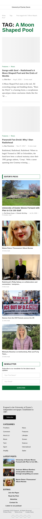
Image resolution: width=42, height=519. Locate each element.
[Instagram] (13, 516)
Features (25, 431)
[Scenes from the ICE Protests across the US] (21, 303)
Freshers (6, 428)
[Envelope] (21, 516)
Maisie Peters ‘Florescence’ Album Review (17, 248)
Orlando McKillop (21, 213)
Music (5, 439)
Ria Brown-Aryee (9, 213)
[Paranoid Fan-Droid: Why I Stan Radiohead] (21, 119)
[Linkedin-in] (17, 516)
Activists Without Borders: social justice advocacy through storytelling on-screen (27, 472)
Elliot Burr (7, 79)
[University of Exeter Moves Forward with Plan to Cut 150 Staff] (21, 193)
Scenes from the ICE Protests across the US (18, 318)
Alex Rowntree (9, 146)
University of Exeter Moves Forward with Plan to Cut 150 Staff (21, 209)
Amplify (5, 450)
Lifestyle (25, 435)
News (24, 428)
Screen (24, 439)
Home (4, 15)
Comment (6, 431)
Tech (4, 443)
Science (24, 443)
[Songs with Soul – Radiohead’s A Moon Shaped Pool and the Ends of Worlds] (21, 49)
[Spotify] (25, 516)
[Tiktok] (29, 516)
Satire (24, 450)
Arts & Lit (6, 435)
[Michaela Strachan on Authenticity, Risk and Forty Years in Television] (21, 337)
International (26, 447)
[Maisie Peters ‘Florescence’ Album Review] (21, 233)
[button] (38, 2)
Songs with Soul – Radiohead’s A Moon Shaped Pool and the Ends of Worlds (19, 73)
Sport (5, 447)
